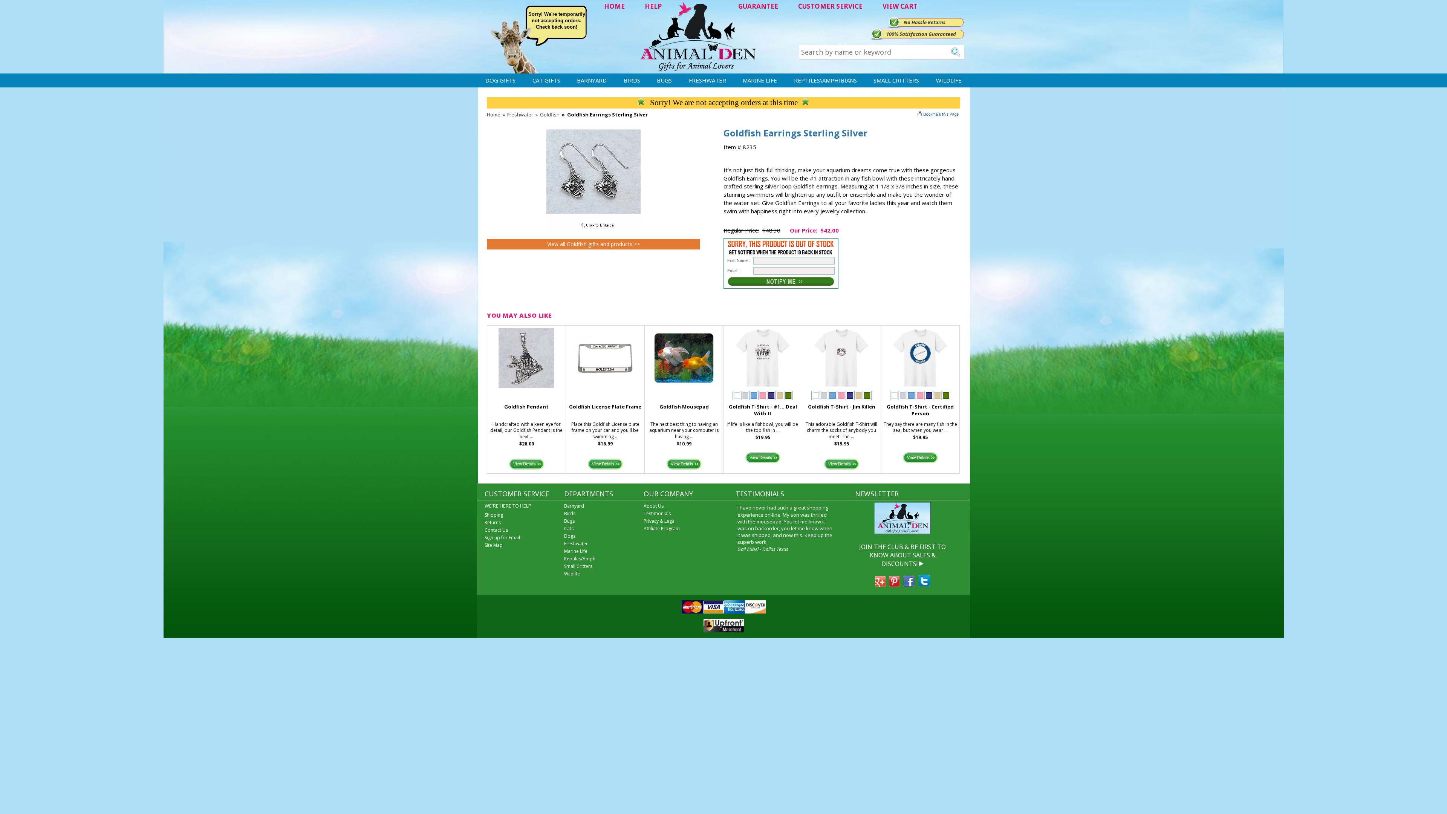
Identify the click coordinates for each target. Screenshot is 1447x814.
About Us (654, 506)
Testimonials (657, 513)
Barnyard (592, 80)
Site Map (494, 545)
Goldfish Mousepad (684, 406)
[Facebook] (909, 584)
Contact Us (496, 530)
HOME (614, 6)
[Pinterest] (894, 584)
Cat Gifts (546, 80)
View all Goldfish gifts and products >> (593, 244)
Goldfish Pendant (526, 406)
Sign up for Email (502, 537)
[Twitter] (924, 584)
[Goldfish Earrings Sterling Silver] (593, 228)
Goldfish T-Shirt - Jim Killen (841, 406)
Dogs (569, 536)
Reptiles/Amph (579, 558)
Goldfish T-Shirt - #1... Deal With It (763, 410)
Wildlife (949, 80)
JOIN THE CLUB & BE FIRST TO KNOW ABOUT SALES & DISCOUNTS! (902, 555)
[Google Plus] (880, 584)
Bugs (664, 80)
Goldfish (550, 114)
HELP (653, 6)
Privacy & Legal (660, 521)
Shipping (494, 515)
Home (493, 114)
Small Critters (896, 80)
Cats (569, 528)
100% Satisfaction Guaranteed (921, 34)
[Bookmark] (939, 115)
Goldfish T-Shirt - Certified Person (920, 410)
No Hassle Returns (924, 22)
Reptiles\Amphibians (825, 80)
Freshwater (707, 80)
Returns (493, 522)
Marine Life (760, 80)
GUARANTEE (758, 6)
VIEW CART (900, 6)
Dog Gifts (500, 80)
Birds (632, 80)
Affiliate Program (662, 528)
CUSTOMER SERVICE (830, 6)
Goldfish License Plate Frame (605, 406)
